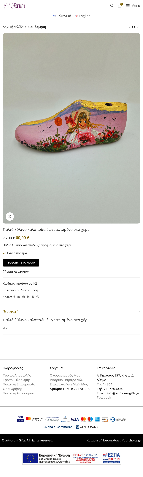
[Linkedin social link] (28, 296)
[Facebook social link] (14, 296)
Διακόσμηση (37, 27)
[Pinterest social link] (23, 296)
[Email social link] (18, 296)
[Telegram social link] (33, 296)
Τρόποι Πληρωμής (16, 380)
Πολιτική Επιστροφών (19, 384)
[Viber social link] (37, 296)
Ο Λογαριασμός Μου (65, 375)
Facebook (104, 397)
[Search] (112, 5)
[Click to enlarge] (10, 216)
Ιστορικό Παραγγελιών (66, 380)
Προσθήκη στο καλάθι (21, 262)
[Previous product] (129, 27)
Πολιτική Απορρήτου (18, 393)
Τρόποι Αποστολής (17, 375)
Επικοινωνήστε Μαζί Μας (69, 384)
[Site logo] (14, 5)
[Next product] (138, 27)
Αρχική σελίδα (13, 27)
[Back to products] (133, 27)
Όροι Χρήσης (12, 389)
